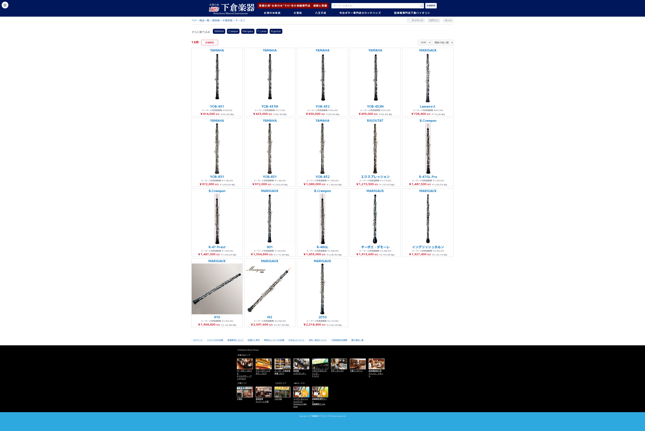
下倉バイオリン (356, 370)
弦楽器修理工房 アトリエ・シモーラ (376, 373)
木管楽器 (227, 20)
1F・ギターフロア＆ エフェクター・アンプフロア (244, 374)
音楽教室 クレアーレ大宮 (262, 400)
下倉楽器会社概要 (339, 340)
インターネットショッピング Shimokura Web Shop (300, 403)
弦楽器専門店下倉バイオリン (412, 13)
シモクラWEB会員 (215, 340)
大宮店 (298, 13)
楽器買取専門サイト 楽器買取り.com (319, 401)
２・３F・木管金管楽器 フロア (282, 372)
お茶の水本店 (272, 13)
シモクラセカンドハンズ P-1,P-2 (319, 373)
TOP (194, 20)
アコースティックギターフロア (263, 372)
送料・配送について (318, 340)
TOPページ (198, 340)
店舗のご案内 (254, 340)
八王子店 (320, 13)
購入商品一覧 (357, 340)
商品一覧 (204, 20)
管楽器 (216, 20)
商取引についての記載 (274, 340)
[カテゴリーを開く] (5, 5)
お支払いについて (296, 340)
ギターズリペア (337, 370)
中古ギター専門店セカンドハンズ (360, 13)
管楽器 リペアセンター (299, 372)
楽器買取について (235, 340)
